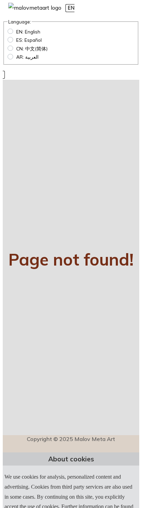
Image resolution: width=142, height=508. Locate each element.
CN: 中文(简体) (32, 48)
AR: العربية (27, 57)
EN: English (28, 32)
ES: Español (29, 40)
